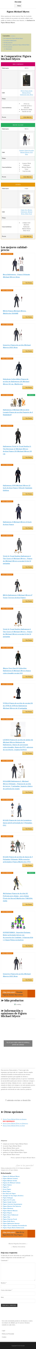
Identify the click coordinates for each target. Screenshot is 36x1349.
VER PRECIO (27, 117)
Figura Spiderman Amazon (11, 1223)
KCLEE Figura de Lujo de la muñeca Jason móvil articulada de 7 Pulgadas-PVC (17, 823)
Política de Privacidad (8, 1334)
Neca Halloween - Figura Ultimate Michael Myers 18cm (16, 275)
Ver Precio (29, 283)
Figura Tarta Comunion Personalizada (15, 1226)
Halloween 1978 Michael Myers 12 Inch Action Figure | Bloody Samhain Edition (17, 488)
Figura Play (6, 1217)
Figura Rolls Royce (9, 1221)
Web (2, 1297)
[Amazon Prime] (26, 99)
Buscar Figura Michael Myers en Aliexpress (15, 1123)
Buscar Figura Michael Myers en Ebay (14, 1126)
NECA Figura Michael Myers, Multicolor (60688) (14, 312)
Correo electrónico (6, 1290)
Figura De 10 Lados (9, 1200)
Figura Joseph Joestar (9, 1202)
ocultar (12, 36)
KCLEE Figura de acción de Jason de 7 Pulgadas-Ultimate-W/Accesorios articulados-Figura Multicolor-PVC (18, 859)
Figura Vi (6, 1187)
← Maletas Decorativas (18, 1247)
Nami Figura (7, 1191)
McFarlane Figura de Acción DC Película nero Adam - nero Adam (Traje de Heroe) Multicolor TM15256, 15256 (18, 897)
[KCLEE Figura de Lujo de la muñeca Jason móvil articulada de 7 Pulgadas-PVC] (18, 810)
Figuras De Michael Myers (11, 1176)
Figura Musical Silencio (10, 1211)
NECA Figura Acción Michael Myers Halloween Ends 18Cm (26, 93)
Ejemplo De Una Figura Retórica (13, 1196)
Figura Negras (7, 1213)
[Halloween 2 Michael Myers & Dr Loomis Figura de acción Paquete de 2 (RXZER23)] (18, 402)
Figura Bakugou (8, 1198)
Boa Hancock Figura (9, 1194)
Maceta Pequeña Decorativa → (18, 1244)
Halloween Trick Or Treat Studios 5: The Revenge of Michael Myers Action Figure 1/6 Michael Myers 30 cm (17, 450)
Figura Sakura (7, 1185)
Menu (19, 6)
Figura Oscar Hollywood (10, 1215)
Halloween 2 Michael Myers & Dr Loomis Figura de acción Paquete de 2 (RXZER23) (18, 412)
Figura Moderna (8, 1208)
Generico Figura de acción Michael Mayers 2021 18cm (26, 152)
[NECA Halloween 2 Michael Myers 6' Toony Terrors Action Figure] (18, 585)
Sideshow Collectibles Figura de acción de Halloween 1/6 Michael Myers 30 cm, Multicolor (16, 381)
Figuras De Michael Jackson (11, 1183)
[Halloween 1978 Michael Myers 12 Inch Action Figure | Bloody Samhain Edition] (18, 475)
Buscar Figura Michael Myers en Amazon (14, 1119)
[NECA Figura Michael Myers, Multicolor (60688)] (18, 300)
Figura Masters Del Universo (12, 1206)
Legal (3, 1331)
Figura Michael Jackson (10, 1179)
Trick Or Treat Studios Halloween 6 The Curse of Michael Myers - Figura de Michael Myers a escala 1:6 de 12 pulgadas (17, 560)
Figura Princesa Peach (10, 1219)
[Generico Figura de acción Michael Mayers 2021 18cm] (18, 334)
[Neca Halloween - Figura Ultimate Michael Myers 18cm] (18, 264)
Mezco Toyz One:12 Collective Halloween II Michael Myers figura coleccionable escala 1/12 (17, 670)
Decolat (18, 2)
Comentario (4, 1261)
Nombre (3, 1283)
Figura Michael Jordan (10, 1181)
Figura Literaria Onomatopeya (12, 1204)
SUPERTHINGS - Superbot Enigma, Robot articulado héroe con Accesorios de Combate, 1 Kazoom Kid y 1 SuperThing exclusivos (18, 936)
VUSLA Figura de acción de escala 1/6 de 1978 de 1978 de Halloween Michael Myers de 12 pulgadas (18, 705)
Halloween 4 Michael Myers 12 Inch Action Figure (17, 523)
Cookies (4, 1337)
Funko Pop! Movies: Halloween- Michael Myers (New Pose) (26, 212)
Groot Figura (7, 1189)
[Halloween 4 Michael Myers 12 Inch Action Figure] (18, 511)
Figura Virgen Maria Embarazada (13, 1228)
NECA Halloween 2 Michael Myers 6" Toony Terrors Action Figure (17, 596)
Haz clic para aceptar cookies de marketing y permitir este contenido (18, 1043)
